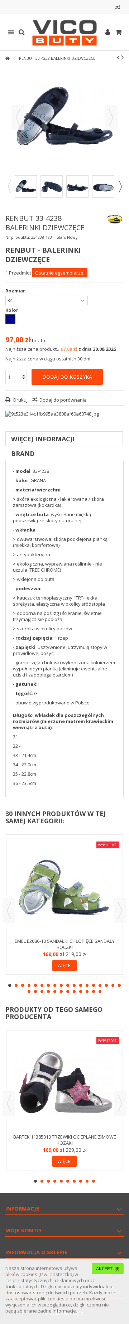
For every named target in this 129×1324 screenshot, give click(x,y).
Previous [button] (9, 186)
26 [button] (74, 991)
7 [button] (48, 985)
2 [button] (16, 985)
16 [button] (106, 985)
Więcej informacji (43, 439)
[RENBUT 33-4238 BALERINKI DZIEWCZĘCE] (26, 186)
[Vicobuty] (64, 32)
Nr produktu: (17, 237)
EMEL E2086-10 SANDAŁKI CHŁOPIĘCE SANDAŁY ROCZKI (65, 944)
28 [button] (87, 991)
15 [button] (100, 985)
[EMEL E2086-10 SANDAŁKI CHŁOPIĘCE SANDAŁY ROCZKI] (64, 887)
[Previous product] (118, 57)
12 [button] (80, 985)
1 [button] (9, 985)
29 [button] (93, 991)
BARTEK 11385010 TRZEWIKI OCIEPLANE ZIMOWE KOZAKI (64, 1140)
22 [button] (48, 991)
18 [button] (119, 985)
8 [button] (54, 985)
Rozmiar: (16, 291)
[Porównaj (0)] (117, 8)
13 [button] (87, 985)
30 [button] (100, 991)
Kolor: (13, 310)
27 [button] (80, 991)
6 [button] (41, 985)
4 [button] (29, 985)
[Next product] (122, 57)
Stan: (61, 237)
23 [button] (54, 991)
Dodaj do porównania (63, 400)
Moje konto (23, 1230)
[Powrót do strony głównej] (7, 58)
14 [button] (93, 985)
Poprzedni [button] (17, 117)
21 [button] (41, 991)
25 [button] (67, 991)
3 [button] (22, 985)
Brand (23, 453)
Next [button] (120, 186)
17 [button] (112, 985)
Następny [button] (111, 117)
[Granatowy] (10, 319)
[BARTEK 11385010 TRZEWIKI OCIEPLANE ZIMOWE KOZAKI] (64, 1083)
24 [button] (61, 991)
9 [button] (61, 985)
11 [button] (74, 985)
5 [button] (35, 985)
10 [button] (67, 985)
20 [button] (35, 991)
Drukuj (20, 400)
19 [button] (29, 991)
